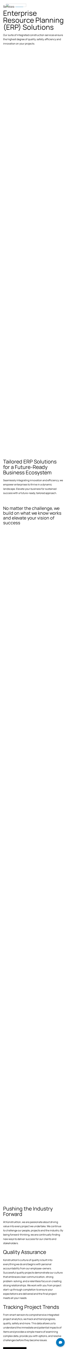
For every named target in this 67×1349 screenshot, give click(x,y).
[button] (61, 5)
